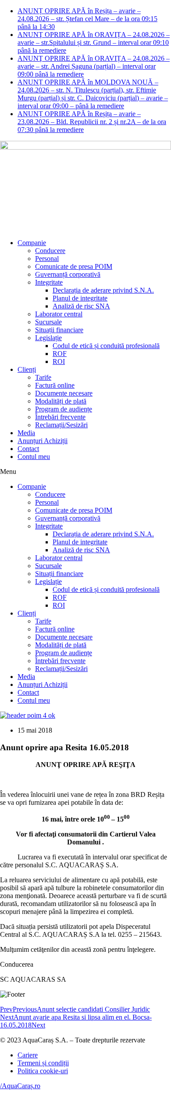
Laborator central (58, 314)
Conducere (50, 250)
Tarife (43, 377)
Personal (47, 258)
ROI (59, 361)
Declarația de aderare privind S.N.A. (103, 290)
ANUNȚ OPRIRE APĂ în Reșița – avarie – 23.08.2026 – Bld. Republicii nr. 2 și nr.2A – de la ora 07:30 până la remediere (92, 121)
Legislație (48, 337)
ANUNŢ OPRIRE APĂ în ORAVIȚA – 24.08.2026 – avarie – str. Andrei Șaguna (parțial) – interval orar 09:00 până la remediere (94, 66)
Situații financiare (59, 330)
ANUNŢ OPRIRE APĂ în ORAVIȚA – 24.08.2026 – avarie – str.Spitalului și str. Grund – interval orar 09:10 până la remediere (94, 42)
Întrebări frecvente (60, 417)
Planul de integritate (80, 298)
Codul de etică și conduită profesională (106, 345)
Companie (32, 242)
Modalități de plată (60, 401)
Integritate (49, 282)
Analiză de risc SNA (81, 306)
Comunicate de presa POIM (73, 266)
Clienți (27, 369)
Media (26, 433)
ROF (60, 353)
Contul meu (34, 456)
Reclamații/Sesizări (61, 425)
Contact (28, 448)
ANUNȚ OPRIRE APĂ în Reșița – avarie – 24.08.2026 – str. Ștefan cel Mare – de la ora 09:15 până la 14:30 (87, 18)
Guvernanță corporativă (67, 274)
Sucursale (48, 322)
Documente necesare (64, 393)
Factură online (55, 385)
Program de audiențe (63, 409)
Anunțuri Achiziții (43, 440)
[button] (85, 472)
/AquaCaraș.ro (20, 1086)
